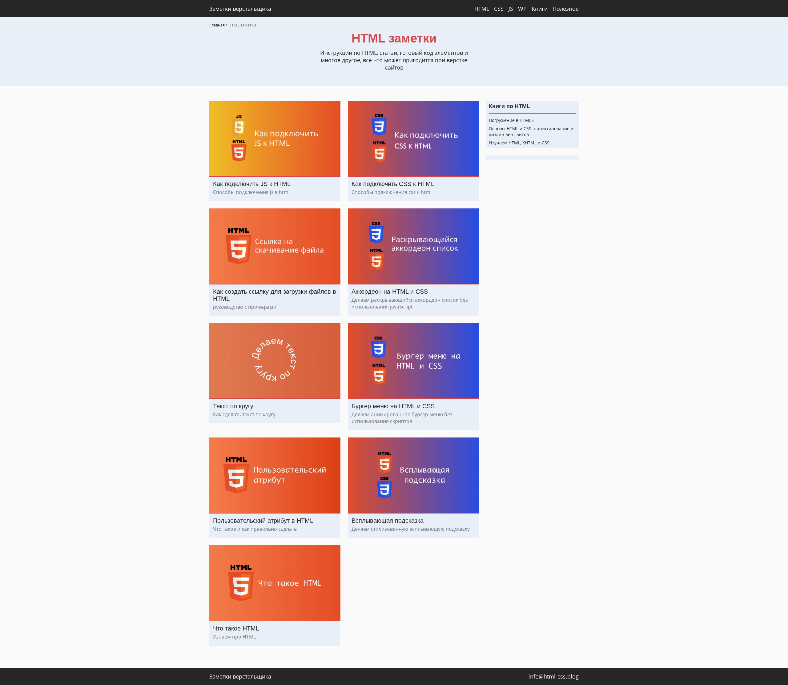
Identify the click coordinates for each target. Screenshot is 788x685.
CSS (499, 8)
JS (511, 8)
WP (522, 8)
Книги (540, 8)
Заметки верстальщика (240, 8)
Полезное (566, 8)
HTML (481, 8)
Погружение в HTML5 (511, 120)
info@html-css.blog (554, 676)
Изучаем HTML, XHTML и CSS (519, 143)
